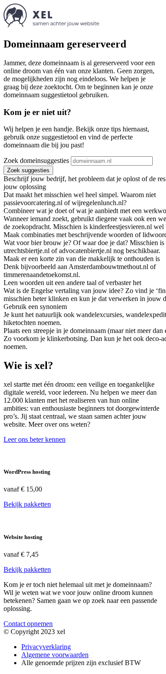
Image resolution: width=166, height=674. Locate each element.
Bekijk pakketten (27, 504)
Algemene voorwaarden (55, 654)
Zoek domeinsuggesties (36, 160)
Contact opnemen (28, 623)
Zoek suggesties (28, 170)
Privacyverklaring (46, 646)
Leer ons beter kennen (35, 439)
